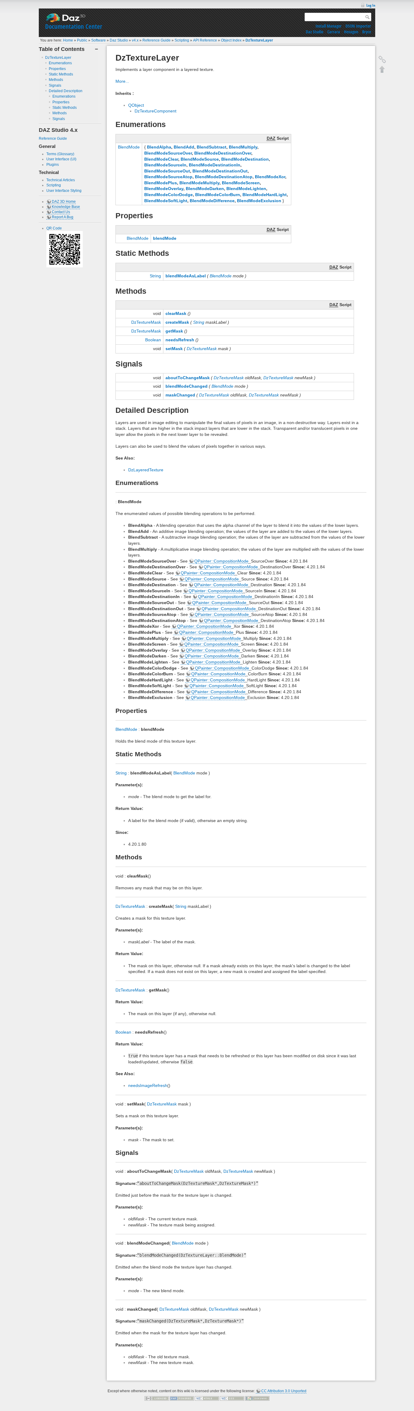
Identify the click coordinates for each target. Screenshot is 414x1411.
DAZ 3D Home (64, 201)
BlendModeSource (200, 159)
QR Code (54, 228)
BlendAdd (184, 147)
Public (82, 40)
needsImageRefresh (147, 1085)
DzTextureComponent (155, 111)
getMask (174, 331)
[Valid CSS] (232, 1398)
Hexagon (351, 32)
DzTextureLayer (259, 40)
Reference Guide (156, 40)
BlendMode (129, 147)
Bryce (366, 32)
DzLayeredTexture (145, 469)
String (155, 275)
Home (68, 40)
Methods (56, 80)
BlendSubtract (211, 147)
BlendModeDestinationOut (220, 171)
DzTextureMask (146, 322)
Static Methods (61, 74)
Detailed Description (65, 91)
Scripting (182, 40)
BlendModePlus (160, 182)
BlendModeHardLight (264, 194)
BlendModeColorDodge (168, 194)
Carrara (333, 32)
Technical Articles (60, 180)
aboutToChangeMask (187, 377)
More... (122, 81)
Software (98, 40)
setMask (174, 348)
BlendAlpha (159, 147)
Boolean (153, 339)
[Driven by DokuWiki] (257, 1398)
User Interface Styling (64, 191)
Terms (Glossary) (60, 154)
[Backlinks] (382, 59)
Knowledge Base (66, 207)
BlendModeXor (270, 176)
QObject (136, 105)
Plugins (52, 164)
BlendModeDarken (205, 188)
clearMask (175, 313)
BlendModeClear (161, 159)
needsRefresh (179, 339)
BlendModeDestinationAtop (223, 176)
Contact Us (61, 212)
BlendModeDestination (245, 159)
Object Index (231, 40)
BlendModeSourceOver (168, 153)
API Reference (205, 40)
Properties (57, 69)
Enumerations (60, 63)
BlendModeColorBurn (217, 194)
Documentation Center (73, 26)
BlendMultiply (243, 147)
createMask (177, 322)
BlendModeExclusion (259, 200)
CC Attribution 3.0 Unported (283, 1391)
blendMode (164, 238)
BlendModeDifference (212, 200)
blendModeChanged (186, 386)
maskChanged (180, 395)
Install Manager (329, 26)
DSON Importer (358, 26)
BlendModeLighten (246, 188)
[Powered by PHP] (182, 1398)
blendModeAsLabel (185, 275)
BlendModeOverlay (163, 188)
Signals (55, 85)
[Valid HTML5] (207, 1398)
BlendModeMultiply (199, 182)
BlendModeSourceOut (167, 171)
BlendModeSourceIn (165, 164)
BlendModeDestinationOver (222, 153)
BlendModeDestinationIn (214, 164)
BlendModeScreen (241, 182)
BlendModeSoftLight (165, 200)
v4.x (135, 40)
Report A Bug (62, 217)
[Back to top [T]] (382, 69)
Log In (370, 5)
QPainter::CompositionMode (221, 561)
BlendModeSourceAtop (168, 176)
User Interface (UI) (61, 159)
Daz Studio (314, 32)
